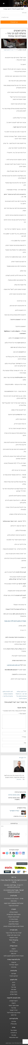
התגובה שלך (22, 713)
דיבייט (13, 982)
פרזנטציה (13, 962)
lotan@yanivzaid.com (14, 892)
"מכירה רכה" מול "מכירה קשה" (14, 933)
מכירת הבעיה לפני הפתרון (13, 935)
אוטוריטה (13, 973)
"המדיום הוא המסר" (14, 905)
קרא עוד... (18, 779)
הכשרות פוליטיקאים (14, 924)
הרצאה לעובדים (14, 1001)
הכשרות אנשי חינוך (13, 921)
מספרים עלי (14, 1030)
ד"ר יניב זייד (22, 757)
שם (24, 731)
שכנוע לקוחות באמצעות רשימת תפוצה (13, 903)
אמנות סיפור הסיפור (14, 1005)
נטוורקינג (13, 1021)
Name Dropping (13, 940)
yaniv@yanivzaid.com (13, 665)
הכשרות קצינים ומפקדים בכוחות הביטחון (14, 926)
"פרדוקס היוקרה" (13, 976)
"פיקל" (13, 942)
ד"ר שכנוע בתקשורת (21, 863)
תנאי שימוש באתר (13, 1037)
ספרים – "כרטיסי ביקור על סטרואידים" (13, 898)
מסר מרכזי (13, 967)
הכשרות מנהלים (14, 912)
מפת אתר (13, 1035)
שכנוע (13, 985)
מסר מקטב (13, 1015)
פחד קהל (13, 987)
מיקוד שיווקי (14, 901)
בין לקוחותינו (14, 1032)
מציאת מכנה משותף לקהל (13, 1012)
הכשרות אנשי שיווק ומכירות (14, 914)
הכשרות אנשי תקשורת (13, 917)
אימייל (24, 737)
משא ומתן (13, 989)
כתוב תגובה (6, 50)
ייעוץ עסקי (13, 953)
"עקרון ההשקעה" (13, 937)
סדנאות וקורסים (14, 951)
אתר (25, 743)
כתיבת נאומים (13, 992)
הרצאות (14, 949)
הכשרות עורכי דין (13, 919)
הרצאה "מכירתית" (13, 964)
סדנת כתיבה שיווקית (14, 795)
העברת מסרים (13, 994)
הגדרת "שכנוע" (14, 1010)
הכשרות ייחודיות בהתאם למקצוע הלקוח (14, 956)
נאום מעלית (14, 1024)
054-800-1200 (8, 885)
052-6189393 (7, 890)
